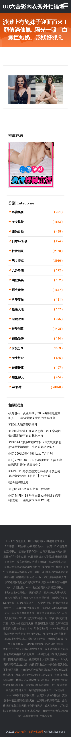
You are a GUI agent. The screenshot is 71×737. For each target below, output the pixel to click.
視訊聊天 (37, 377)
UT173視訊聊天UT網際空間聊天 (46, 541)
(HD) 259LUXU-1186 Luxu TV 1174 (30, 453)
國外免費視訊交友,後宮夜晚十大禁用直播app (34, 659)
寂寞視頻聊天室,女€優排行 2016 (33, 674)
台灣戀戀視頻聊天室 (40, 690)
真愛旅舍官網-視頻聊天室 (37, 715)
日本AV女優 (37, 241)
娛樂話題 (37, 329)
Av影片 (37, 387)
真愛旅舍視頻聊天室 (28, 608)
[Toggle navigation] (65, 5)
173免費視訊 (43, 602)
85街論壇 (59, 690)
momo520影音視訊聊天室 (20, 695)
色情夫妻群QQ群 (28, 551)
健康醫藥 (37, 367)
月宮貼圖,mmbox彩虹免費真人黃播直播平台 (38, 587)
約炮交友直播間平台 (36, 618)
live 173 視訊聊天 (16, 541)
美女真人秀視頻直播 (23, 613)
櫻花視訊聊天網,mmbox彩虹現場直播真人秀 (41, 577)
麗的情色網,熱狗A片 (55, 592)
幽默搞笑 (37, 280)
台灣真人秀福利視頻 (48, 695)
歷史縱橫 (37, 290)
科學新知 (37, 299)
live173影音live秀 (38, 628)
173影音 (10, 546)
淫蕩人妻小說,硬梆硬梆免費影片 (22, 566)
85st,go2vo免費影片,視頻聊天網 (23, 592)
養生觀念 (37, 358)
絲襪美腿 (37, 212)
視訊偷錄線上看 (18, 482)
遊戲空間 (37, 319)
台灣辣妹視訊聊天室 (48, 700)
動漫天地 (37, 309)
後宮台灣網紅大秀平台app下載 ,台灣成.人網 (41, 561)
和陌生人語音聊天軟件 (23, 424)
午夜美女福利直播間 (54, 633)
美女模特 (37, 222)
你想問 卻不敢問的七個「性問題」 (30, 489)
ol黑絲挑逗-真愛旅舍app (31, 546)
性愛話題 (37, 251)
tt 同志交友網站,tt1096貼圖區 (33, 679)
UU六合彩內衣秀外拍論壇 (29, 731)
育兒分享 (37, 348)
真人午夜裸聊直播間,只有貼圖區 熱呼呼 (27, 597)
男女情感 (37, 260)
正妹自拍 (37, 231)
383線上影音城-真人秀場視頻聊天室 (25, 638)
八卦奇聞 (37, 270)
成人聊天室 (51, 705)
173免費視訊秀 (25, 602)
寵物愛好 (37, 338)
